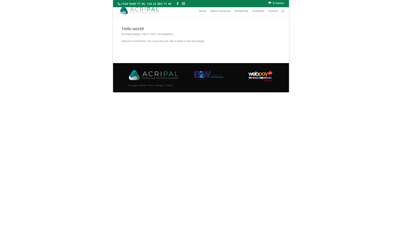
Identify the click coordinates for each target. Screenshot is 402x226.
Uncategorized (165, 33)
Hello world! (133, 28)
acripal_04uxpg (132, 33)
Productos (241, 11)
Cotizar (273, 11)
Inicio (202, 11)
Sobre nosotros (220, 11)
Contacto (258, 11)
